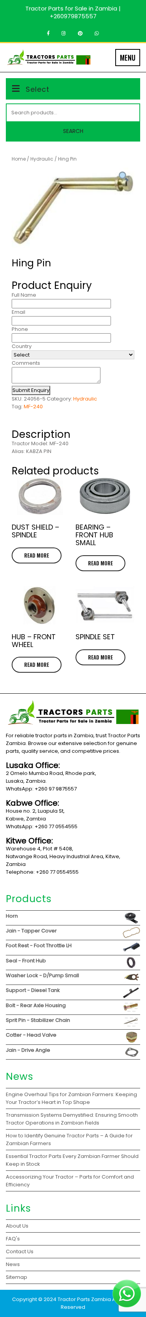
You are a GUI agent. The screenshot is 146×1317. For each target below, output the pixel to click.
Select (37, 89)
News (13, 1264)
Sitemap (16, 1277)
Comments (26, 363)
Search (73, 131)
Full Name (24, 295)
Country (22, 346)
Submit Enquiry (30, 390)
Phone (20, 329)
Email (18, 312)
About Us (17, 1226)
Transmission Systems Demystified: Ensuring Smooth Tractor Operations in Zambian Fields (72, 1118)
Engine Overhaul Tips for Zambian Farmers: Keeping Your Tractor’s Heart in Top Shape (71, 1098)
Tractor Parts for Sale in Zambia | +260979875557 (73, 12)
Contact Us (19, 1251)
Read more (36, 555)
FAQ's (13, 1238)
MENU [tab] (127, 57)
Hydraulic (41, 159)
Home (19, 159)
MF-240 (33, 406)
